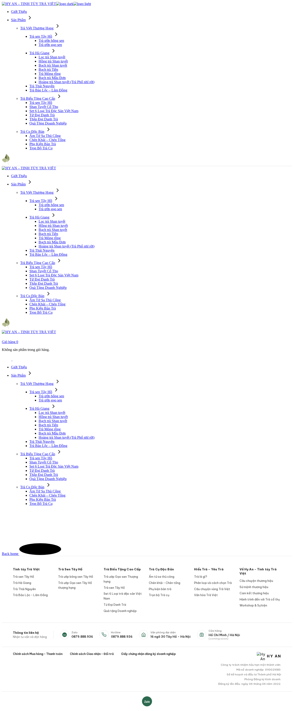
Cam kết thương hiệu (254, 593)
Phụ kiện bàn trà (160, 589)
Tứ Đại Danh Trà (115, 604)
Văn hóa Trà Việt (206, 595)
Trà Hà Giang (22, 583)
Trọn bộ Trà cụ (159, 595)
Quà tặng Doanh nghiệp (120, 611)
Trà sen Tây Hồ (23, 576)
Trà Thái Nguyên (24, 589)
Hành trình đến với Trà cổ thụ (260, 599)
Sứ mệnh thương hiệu (254, 587)
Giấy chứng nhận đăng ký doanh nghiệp (148, 654)
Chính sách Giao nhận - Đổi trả (92, 654)
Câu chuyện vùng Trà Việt (212, 589)
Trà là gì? (200, 576)
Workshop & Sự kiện (253, 605)
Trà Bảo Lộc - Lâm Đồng (30, 595)
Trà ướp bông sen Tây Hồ (75, 576)
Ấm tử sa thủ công (161, 576)
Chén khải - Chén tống (164, 583)
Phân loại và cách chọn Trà (213, 583)
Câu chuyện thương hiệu (256, 581)
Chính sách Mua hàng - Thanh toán (37, 654)
